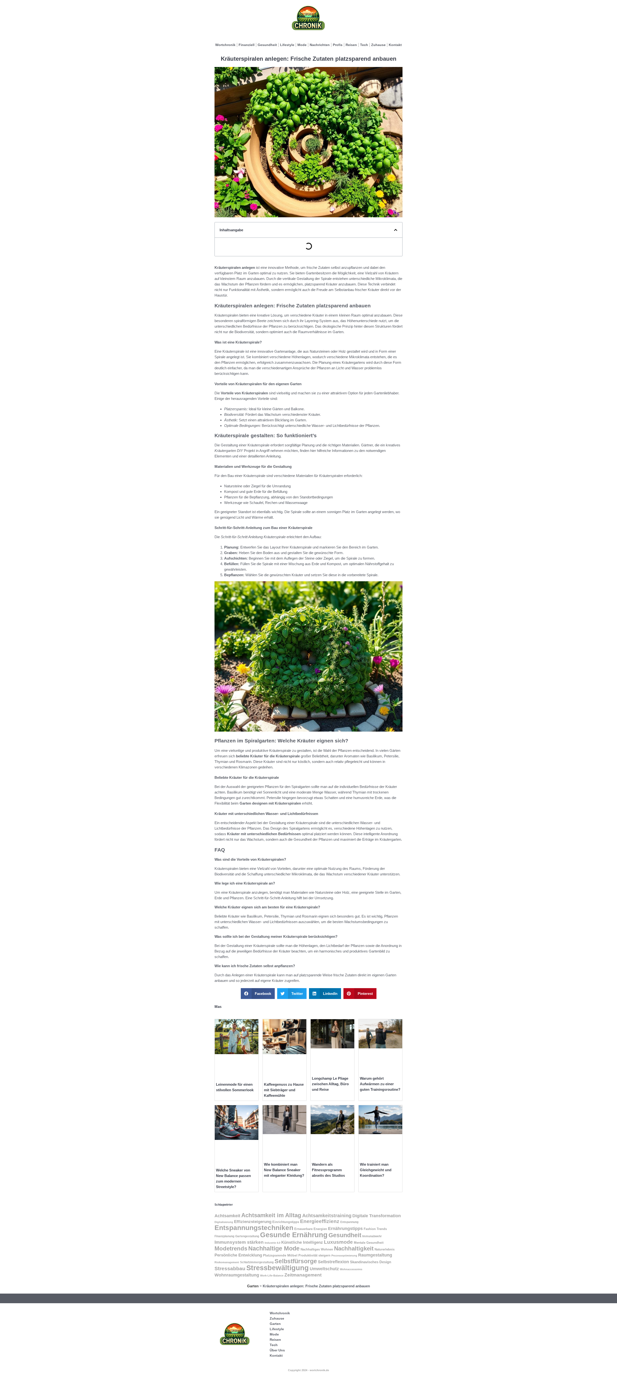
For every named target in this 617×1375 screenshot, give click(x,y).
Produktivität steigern (314, 1255)
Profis (337, 45)
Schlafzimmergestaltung (257, 1262)
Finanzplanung (224, 1236)
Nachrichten (320, 45)
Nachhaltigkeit (354, 1248)
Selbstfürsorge (296, 1261)
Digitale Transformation (376, 1215)
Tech (364, 45)
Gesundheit (267, 45)
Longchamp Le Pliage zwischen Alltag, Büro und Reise (330, 1083)
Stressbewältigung (277, 1268)
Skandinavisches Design (370, 1262)
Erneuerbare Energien (310, 1229)
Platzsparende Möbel (280, 1255)
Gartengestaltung (247, 1236)
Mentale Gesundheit (368, 1242)
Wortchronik (225, 45)
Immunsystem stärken (239, 1242)
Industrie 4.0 (272, 1242)
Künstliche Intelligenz (302, 1242)
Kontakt (395, 45)
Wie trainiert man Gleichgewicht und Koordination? (375, 1169)
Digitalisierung (224, 1222)
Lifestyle (287, 45)
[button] (395, 230)
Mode (302, 45)
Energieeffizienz (319, 1221)
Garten (253, 1286)
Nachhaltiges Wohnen (317, 1249)
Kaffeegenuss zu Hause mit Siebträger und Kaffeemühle (284, 1089)
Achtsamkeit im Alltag (271, 1215)
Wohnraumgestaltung (237, 1274)
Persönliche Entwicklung (238, 1255)
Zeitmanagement (303, 1274)
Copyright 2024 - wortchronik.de (308, 1370)
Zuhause (378, 45)
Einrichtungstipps (285, 1222)
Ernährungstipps (345, 1228)
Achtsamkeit (227, 1215)
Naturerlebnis (385, 1249)
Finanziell (247, 45)
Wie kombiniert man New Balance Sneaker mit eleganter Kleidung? (284, 1169)
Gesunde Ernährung (294, 1235)
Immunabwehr (372, 1236)
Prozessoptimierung (344, 1255)
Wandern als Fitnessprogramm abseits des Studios (328, 1169)
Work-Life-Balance (271, 1275)
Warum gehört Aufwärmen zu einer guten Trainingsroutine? (380, 1083)
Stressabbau (230, 1268)
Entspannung (349, 1222)
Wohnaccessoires (351, 1269)
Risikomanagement (227, 1262)
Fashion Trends (375, 1229)
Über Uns (277, 1350)
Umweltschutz (324, 1268)
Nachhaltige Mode (274, 1248)
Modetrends (231, 1248)
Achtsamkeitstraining (326, 1215)
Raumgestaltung (375, 1254)
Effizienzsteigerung (252, 1221)
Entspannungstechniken (254, 1227)
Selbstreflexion (333, 1261)
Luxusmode (338, 1242)
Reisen (351, 45)
